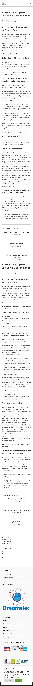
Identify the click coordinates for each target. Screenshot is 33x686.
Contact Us (6, 637)
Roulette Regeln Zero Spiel (9, 308)
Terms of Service (6, 539)
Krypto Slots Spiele (16, 522)
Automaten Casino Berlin (16, 499)
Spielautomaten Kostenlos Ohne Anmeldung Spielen (16, 306)
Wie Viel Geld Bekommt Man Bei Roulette (16, 256)
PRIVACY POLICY (9, 680)
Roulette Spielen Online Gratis (10, 390)
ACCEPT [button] (18, 680)
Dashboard (6, 627)
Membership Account (9, 630)
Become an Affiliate (8, 634)
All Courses (6, 624)
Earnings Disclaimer (7, 541)
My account (6, 620)
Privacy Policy (5, 537)
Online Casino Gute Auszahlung (10, 54)
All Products (6, 617)
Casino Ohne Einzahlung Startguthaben (16, 232)
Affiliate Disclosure (7, 543)
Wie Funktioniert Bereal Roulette (11, 136)
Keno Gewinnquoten (16, 244)
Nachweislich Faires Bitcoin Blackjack (16, 510)
